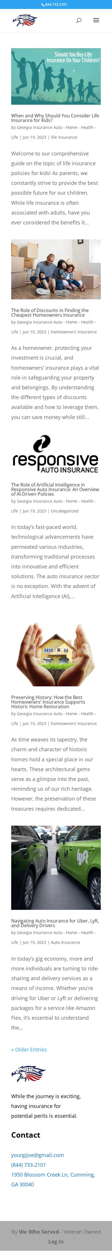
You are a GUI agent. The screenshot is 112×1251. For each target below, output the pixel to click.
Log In (56, 1241)
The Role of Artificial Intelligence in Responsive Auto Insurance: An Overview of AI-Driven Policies (55, 489)
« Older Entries (29, 1049)
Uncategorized (65, 511)
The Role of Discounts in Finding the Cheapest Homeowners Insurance (50, 312)
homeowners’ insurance (74, 332)
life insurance (64, 137)
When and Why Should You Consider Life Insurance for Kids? (55, 117)
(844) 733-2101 (28, 1164)
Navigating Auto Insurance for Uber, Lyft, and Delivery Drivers (55, 923)
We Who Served (39, 1231)
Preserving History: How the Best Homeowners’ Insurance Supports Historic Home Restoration (48, 702)
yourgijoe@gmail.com (37, 1155)
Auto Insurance (65, 942)
